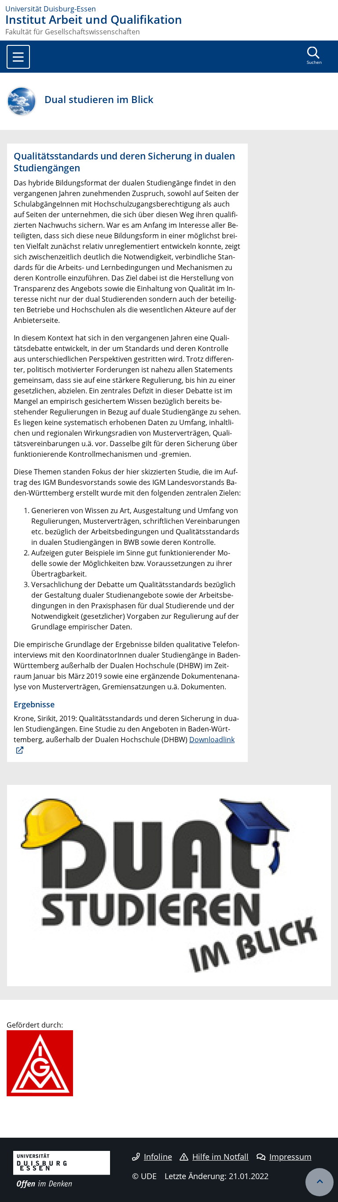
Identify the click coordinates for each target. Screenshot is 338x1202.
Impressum (290, 1156)
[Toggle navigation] (18, 57)
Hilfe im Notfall (220, 1156)
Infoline (158, 1156)
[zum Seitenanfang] (319, 1182)
